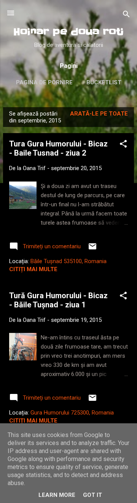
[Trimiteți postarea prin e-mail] (92, 249)
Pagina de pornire (44, 82)
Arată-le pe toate (99, 113)
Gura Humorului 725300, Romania (72, 412)
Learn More (56, 495)
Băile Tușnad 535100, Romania (68, 261)
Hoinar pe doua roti (68, 32)
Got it (92, 495)
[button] (123, 145)
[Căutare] (126, 15)
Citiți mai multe (33, 269)
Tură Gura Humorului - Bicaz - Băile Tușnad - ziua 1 (58, 300)
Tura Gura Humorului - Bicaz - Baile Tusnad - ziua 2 (58, 148)
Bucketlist (103, 82)
